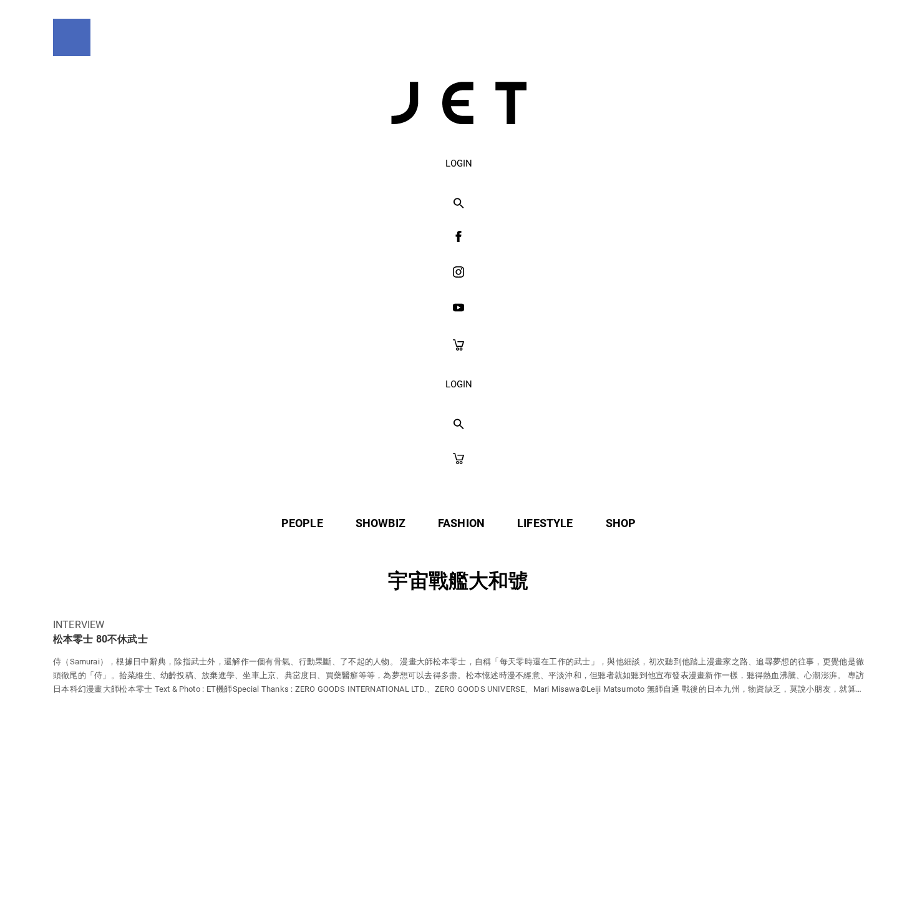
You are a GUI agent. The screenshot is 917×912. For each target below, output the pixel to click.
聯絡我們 (578, 875)
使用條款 (432, 875)
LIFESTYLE (545, 523)
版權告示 (505, 875)
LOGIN (458, 163)
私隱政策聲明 (349, 875)
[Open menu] (71, 37)
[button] (459, 204)
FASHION (461, 523)
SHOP (621, 523)
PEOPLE (302, 523)
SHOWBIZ (380, 523)
